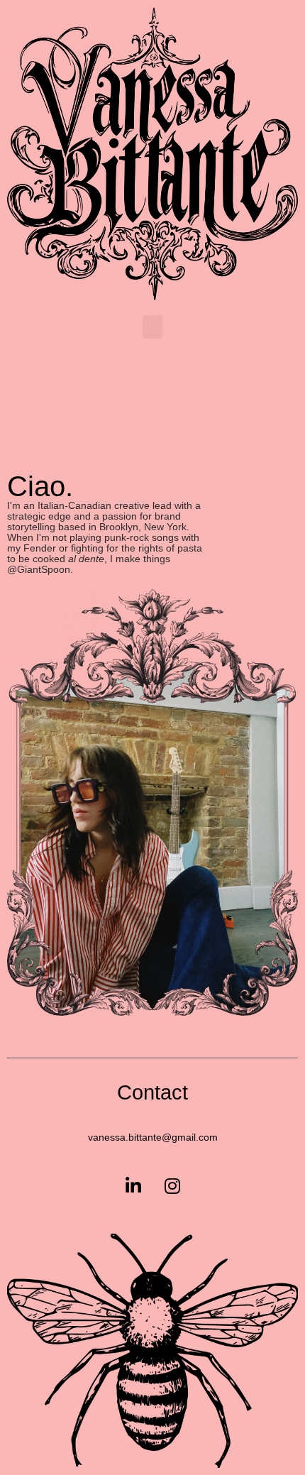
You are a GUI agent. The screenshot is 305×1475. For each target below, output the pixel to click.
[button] (152, 327)
